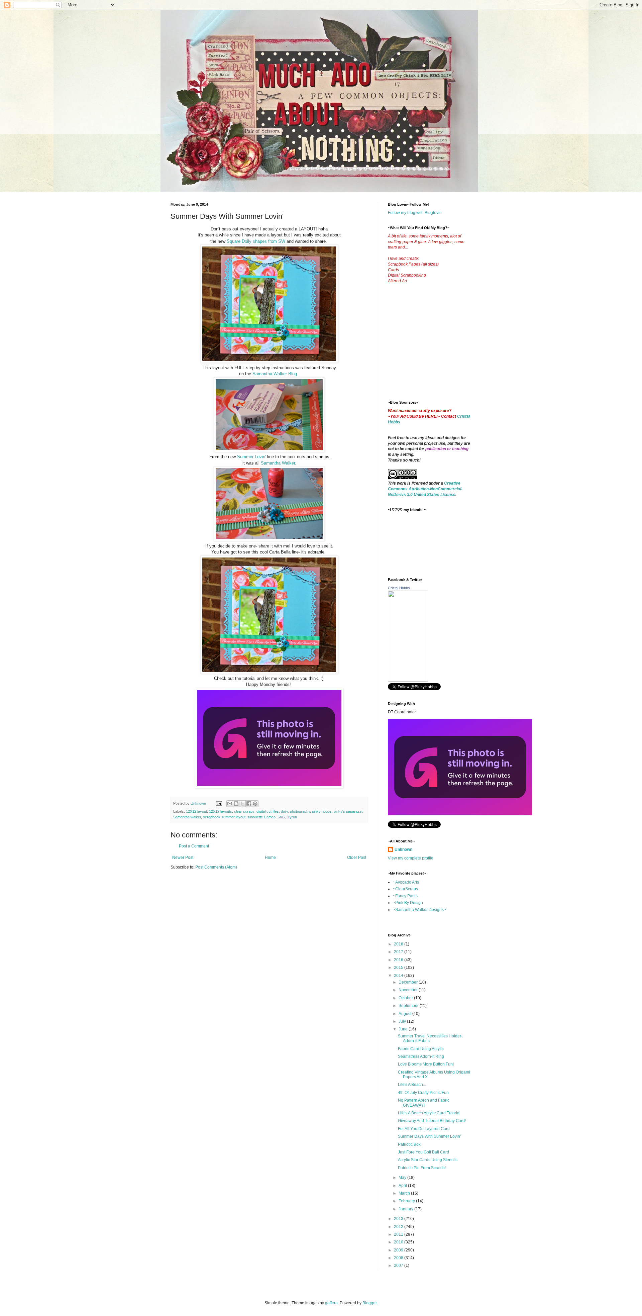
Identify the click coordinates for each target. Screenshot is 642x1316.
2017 (399, 951)
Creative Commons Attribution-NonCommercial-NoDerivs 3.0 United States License (425, 489)
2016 (399, 959)
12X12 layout (196, 811)
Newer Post (182, 857)
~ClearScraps (405, 889)
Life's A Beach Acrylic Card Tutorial (429, 1113)
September (409, 1005)
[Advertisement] (438, 347)
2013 (399, 1218)
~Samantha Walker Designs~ (419, 909)
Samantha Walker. (278, 463)
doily (284, 811)
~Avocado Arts (406, 882)
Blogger (369, 1303)
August (405, 1013)
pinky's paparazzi (348, 811)
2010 (399, 1242)
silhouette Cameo (261, 817)
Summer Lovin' (251, 456)
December (409, 982)
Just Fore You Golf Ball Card (423, 1152)
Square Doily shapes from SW (256, 241)
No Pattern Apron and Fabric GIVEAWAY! (423, 1102)
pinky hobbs (322, 811)
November (409, 990)
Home (270, 857)
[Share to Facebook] (248, 803)
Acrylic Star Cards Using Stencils (427, 1159)
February (407, 1201)
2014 (399, 975)
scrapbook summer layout (224, 817)
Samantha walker (187, 817)
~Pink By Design (408, 902)
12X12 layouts (220, 811)
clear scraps (244, 811)
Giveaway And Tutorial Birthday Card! (432, 1120)
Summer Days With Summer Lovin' (429, 1136)
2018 (399, 944)
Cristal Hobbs (399, 588)
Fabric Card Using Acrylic (421, 1048)
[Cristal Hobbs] (408, 680)
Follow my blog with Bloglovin (415, 212)
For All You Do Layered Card (424, 1128)
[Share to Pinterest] (255, 803)
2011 (399, 1234)
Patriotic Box (409, 1144)
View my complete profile (410, 858)
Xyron (292, 817)
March (405, 1193)
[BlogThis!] (236, 803)
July (403, 1021)
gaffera (331, 1303)
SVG (281, 817)
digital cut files (267, 811)
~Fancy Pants (405, 896)
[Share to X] (242, 803)
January (406, 1209)
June (404, 1029)
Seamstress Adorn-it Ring (421, 1056)
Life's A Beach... (412, 1084)
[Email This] (229, 803)
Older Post (356, 857)
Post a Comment (194, 846)
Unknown (403, 849)
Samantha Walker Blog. (275, 373)
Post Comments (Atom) (216, 867)
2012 (399, 1226)
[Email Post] (218, 803)
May (403, 1177)
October (406, 998)
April (403, 1185)
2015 (399, 967)
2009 (399, 1250)
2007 (399, 1265)
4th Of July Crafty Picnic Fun (423, 1092)
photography (300, 811)
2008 (399, 1257)
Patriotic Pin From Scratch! (422, 1168)
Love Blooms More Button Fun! (426, 1064)
